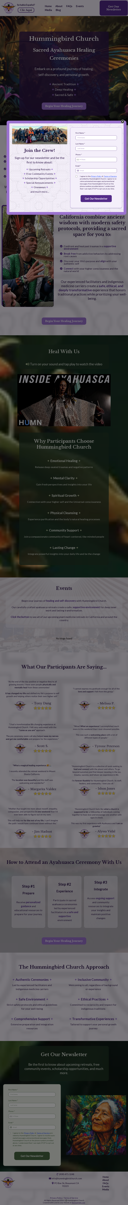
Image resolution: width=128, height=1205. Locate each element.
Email (78, 166)
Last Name (80, 144)
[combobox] (78, 159)
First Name (80, 133)
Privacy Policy (96, 176)
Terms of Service (110, 176)
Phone (79, 154)
